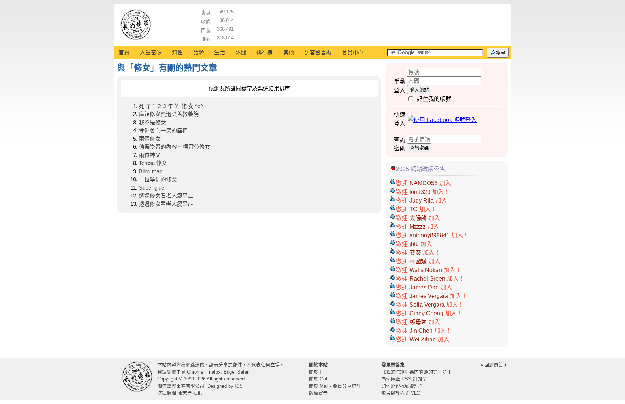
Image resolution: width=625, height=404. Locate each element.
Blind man (150, 171)
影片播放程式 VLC (400, 393)
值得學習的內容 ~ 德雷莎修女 (174, 147)
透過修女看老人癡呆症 (166, 195)
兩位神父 (150, 155)
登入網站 (419, 90)
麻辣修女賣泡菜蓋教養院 (169, 114)
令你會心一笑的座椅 (163, 130)
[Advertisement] (370, 23)
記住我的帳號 (434, 99)
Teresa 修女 (153, 163)
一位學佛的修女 (158, 179)
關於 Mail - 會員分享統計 (335, 386)
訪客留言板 (317, 52)
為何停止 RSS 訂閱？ (404, 379)
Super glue (151, 187)
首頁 (124, 52)
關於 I (315, 372)
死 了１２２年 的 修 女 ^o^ (171, 106)
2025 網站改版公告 (420, 169)
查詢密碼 (419, 148)
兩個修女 (150, 139)
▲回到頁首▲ (494, 364)
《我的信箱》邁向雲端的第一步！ (416, 372)
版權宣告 (318, 393)
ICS (239, 386)
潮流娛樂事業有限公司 (180, 386)
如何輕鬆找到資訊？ (402, 386)
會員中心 (352, 52)
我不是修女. (153, 122)
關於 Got (318, 379)
